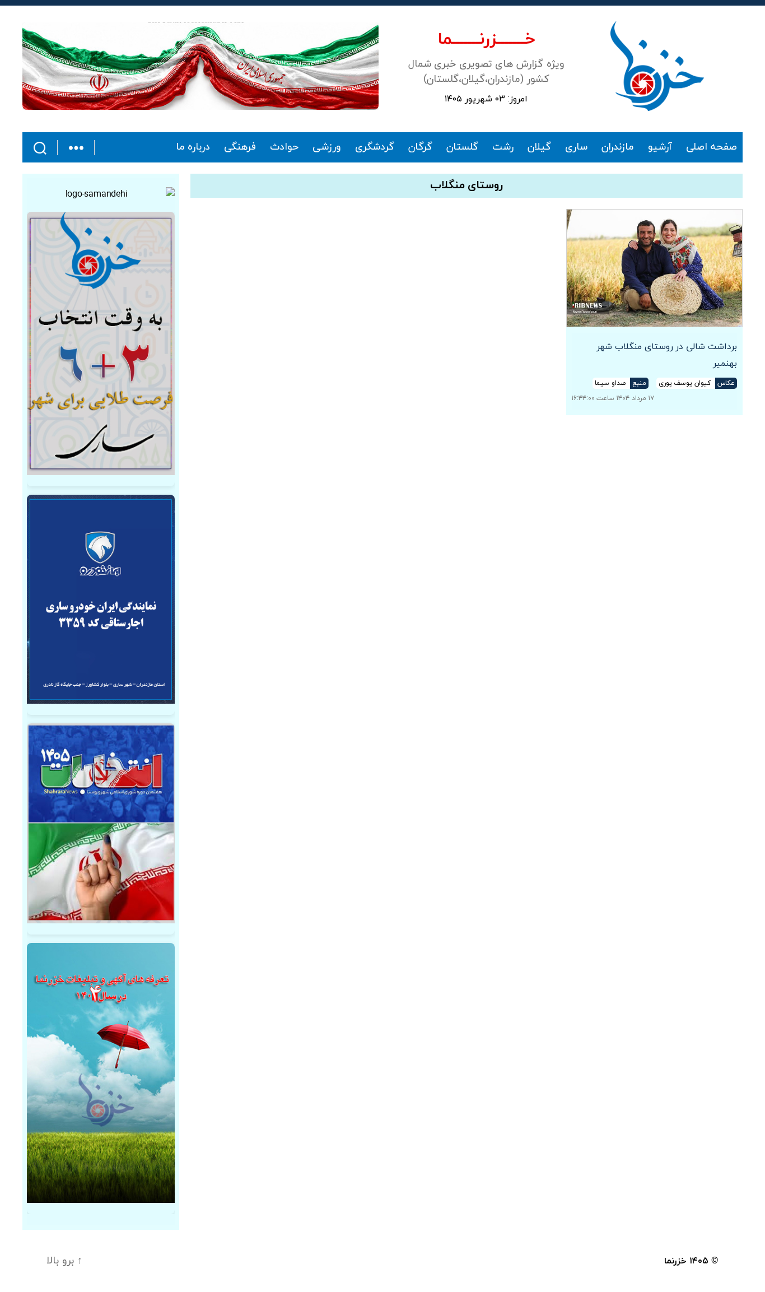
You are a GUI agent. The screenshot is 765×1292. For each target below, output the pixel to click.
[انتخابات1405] (101, 823)
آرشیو (660, 147)
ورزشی (326, 147)
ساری (576, 147)
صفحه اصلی (711, 147)
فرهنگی (240, 147)
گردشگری (374, 147)
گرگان (420, 147)
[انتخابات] (101, 343)
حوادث (284, 147)
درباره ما (193, 147)
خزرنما (675, 1261)
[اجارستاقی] (101, 599)
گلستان (462, 147)
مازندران (617, 147)
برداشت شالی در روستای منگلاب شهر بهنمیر (666, 355)
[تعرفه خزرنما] (101, 1073)
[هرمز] (200, 66)
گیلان (539, 147)
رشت (503, 147)
